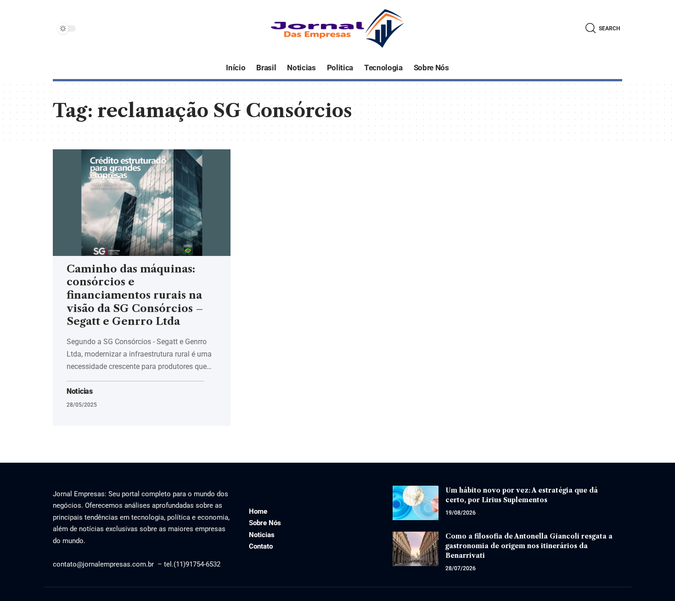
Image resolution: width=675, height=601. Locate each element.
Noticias (80, 391)
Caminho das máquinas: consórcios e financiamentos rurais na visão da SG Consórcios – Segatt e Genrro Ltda (135, 295)
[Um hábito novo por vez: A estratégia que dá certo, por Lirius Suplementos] (416, 503)
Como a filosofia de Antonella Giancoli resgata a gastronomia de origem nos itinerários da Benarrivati (529, 546)
